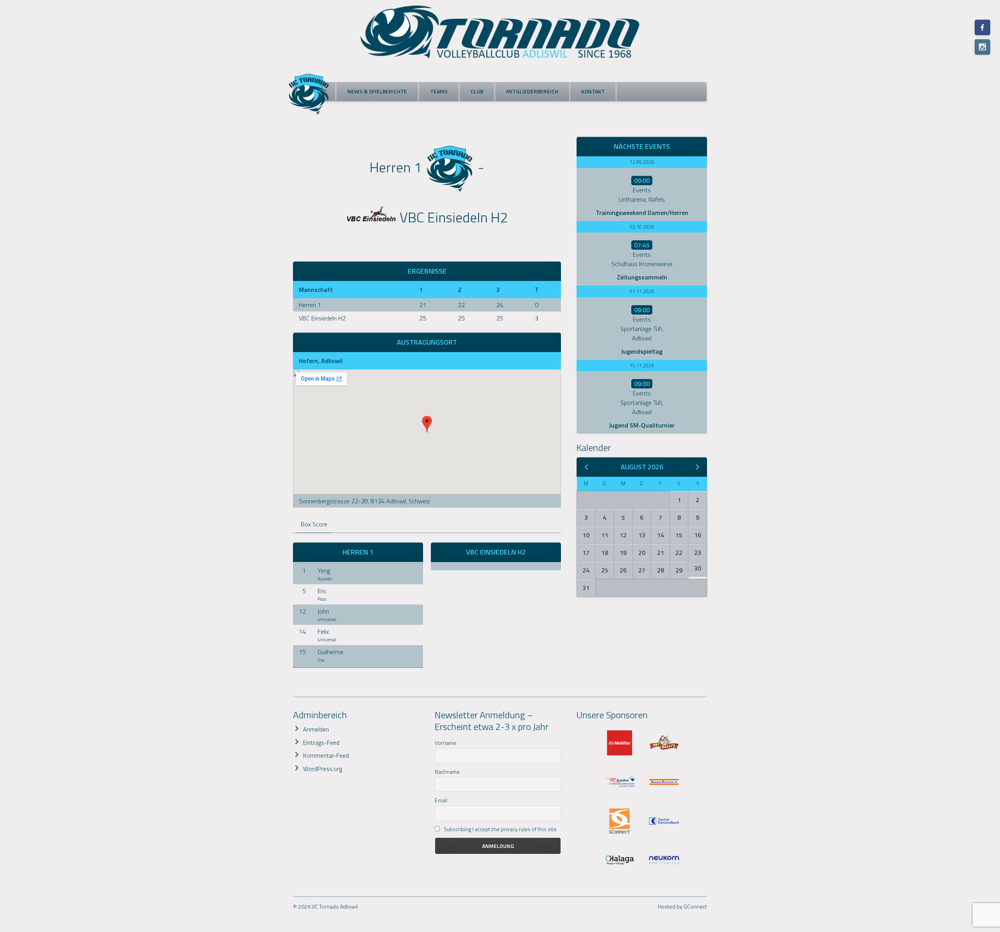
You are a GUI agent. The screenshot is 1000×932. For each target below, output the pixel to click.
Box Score (314, 524)
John (323, 611)
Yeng (324, 570)
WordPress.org (322, 768)
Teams (439, 91)
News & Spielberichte (377, 91)
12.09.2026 (642, 162)
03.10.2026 (642, 227)
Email (441, 800)
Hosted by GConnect (682, 906)
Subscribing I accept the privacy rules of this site (500, 829)
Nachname (447, 771)
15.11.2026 (642, 365)
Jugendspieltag (641, 351)
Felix (323, 631)
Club (477, 91)
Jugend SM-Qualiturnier (642, 425)
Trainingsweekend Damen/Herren (642, 212)
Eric (322, 591)
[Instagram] (982, 47)
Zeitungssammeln (642, 277)
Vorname (445, 743)
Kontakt (593, 91)
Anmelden (316, 729)
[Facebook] (982, 27)
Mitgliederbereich (532, 91)
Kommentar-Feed (326, 755)
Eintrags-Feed (321, 742)
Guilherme (330, 652)
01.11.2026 (642, 291)
